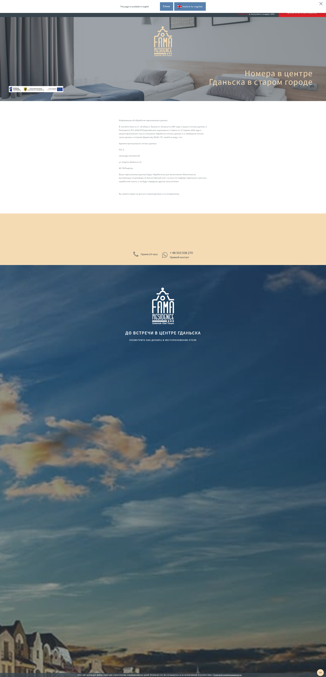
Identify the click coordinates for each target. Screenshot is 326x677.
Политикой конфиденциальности (227, 675)
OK (320, 673)
